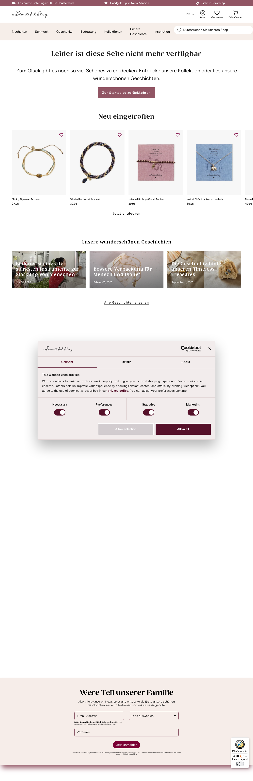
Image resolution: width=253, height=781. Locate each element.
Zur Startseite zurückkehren (126, 93)
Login (205, 14)
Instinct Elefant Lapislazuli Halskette (205, 199)
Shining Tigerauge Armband (26, 199)
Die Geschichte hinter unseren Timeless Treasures (197, 269)
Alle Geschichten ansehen (126, 302)
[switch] (104, 412)
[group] (126, 167)
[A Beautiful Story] (32, 14)
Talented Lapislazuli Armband (85, 199)
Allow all (183, 429)
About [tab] (185, 362)
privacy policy (118, 390)
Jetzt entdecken (126, 213)
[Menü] (246, 739)
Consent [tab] (67, 362)
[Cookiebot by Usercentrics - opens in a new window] (183, 349)
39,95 (73, 203)
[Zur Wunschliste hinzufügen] (61, 135)
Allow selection (125, 429)
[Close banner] (209, 349)
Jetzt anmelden (126, 745)
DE (188, 14)
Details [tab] (126, 362)
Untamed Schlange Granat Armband (146, 199)
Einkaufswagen (235, 14)
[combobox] (213, 30)
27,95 (15, 203)
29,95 (131, 203)
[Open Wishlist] (217, 12)
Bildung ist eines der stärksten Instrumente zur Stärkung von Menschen (47, 269)
